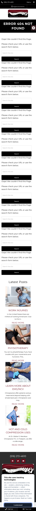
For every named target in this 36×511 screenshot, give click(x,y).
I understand (18, 505)
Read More (18, 323)
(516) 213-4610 (9, 2)
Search (16, 272)
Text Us (28, 509)
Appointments (18, 6)
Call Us (10, 509)
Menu (29, 2)
